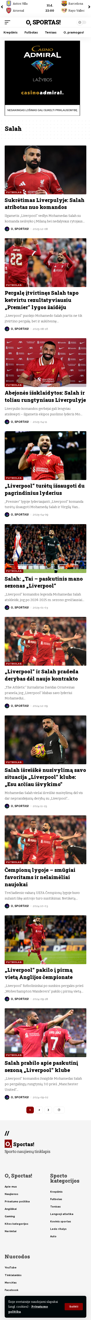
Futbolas (14, 192)
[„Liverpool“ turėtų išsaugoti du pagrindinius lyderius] (45, 455)
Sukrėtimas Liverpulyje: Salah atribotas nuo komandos (44, 204)
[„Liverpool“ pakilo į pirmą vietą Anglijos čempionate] (45, 939)
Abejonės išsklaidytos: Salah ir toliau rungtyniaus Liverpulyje (45, 396)
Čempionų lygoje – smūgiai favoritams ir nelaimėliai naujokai (40, 877)
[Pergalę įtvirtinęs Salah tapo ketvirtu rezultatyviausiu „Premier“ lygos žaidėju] (45, 262)
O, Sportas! (43, 22)
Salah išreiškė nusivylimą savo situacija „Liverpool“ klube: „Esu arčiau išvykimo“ (45, 777)
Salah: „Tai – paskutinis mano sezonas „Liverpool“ (44, 582)
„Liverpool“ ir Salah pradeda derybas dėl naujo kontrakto (41, 675)
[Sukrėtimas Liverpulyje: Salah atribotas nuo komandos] (45, 170)
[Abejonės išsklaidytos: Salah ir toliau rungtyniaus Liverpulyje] (45, 362)
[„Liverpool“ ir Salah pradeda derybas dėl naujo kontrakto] (45, 641)
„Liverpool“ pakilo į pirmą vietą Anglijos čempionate (39, 973)
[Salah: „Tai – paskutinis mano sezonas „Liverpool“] (45, 548)
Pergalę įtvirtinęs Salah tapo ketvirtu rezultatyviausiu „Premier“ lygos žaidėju (42, 300)
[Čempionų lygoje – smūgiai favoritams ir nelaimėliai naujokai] (45, 839)
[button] (74, 1306)
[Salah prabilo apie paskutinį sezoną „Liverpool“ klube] (45, 1032)
